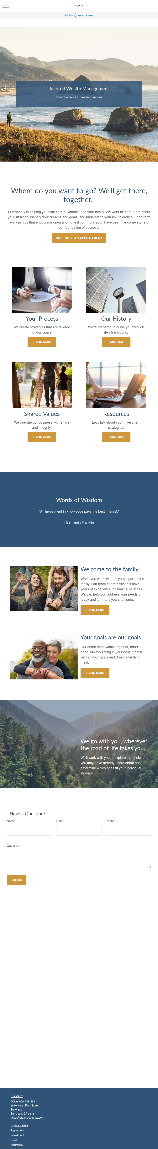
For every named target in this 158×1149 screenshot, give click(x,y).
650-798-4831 (28, 1101)
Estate (14, 1140)
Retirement (17, 1130)
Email (60, 821)
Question (13, 845)
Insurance (17, 1145)
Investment (17, 1135)
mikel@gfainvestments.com (27, 1117)
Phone (110, 821)
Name (11, 821)
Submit (17, 880)
